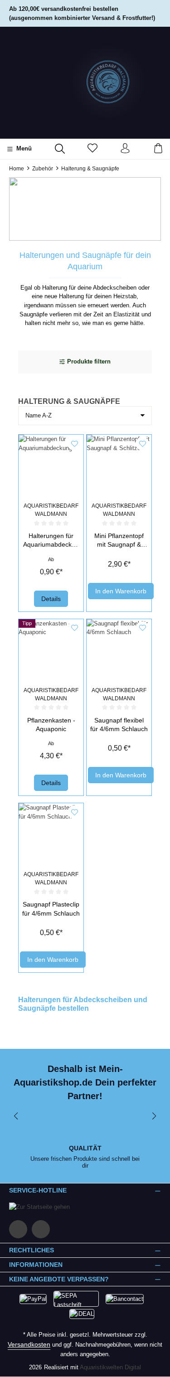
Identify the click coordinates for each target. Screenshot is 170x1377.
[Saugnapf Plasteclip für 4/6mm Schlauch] (51, 835)
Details (51, 598)
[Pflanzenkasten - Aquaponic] (51, 651)
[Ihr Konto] (125, 149)
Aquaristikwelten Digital (110, 1367)
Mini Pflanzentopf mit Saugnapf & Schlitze (119, 540)
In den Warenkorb (120, 591)
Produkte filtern (89, 362)
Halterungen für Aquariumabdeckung (51, 540)
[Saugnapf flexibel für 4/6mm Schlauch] (119, 651)
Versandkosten (29, 1344)
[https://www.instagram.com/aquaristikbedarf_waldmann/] (41, 1229)
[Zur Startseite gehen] (85, 82)
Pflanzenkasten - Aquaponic (51, 724)
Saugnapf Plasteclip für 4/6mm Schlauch (51, 908)
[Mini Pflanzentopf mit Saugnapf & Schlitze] (119, 467)
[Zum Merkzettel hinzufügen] (74, 444)
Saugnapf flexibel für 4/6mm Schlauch (119, 724)
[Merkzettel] (92, 149)
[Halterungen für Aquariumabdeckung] (51, 467)
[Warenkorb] (158, 149)
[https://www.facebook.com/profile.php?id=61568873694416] (18, 1229)
